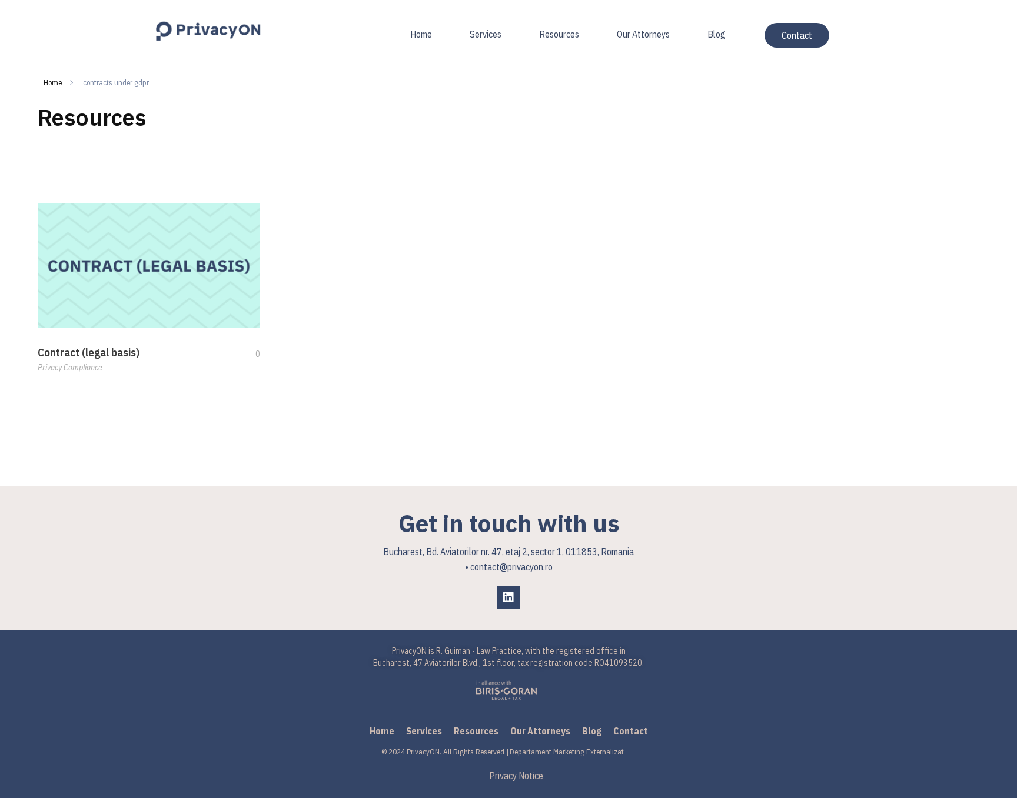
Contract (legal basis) (88, 352)
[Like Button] (248, 354)
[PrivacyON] (208, 31)
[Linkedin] (508, 597)
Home (53, 83)
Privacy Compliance (70, 367)
